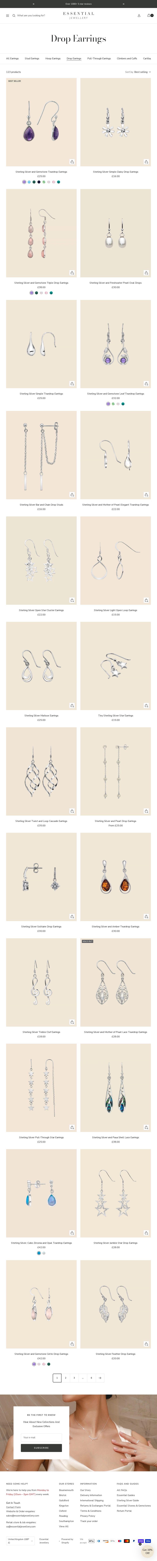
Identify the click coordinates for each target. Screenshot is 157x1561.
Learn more (90, 3)
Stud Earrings (32, 58)
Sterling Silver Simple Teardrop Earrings (41, 393)
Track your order (89, 1521)
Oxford (62, 1511)
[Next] (100, 1378)
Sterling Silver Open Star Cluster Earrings (41, 610)
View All (64, 1526)
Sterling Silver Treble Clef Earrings (41, 1032)
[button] (147, 1551)
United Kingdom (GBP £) (18, 1541)
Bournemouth (66, 1490)
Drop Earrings (74, 58)
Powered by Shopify (67, 1541)
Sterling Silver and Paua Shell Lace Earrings (115, 1137)
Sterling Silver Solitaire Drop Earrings (41, 926)
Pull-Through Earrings (99, 58)
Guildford (64, 1500)
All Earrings (12, 58)
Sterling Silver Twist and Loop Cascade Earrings (41, 821)
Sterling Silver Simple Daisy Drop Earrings (115, 172)
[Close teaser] (140, 1544)
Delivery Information (91, 1495)
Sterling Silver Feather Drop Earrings (115, 1354)
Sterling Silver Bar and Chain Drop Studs (41, 504)
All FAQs (122, 1490)
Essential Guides (126, 1495)
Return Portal (124, 1511)
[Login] (139, 15)
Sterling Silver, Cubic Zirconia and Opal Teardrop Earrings (41, 1243)
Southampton (66, 1521)
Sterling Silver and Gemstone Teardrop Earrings (41, 172)
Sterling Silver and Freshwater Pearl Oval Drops (116, 283)
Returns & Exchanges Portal (95, 1505)
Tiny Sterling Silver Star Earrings (115, 715)
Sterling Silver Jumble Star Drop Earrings (116, 1243)
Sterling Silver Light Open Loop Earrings (115, 610)
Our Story (85, 1490)
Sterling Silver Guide (128, 1500)
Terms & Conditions (90, 1511)
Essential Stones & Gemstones (134, 1505)
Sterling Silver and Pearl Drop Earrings (115, 821)
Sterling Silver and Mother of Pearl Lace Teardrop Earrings (115, 1032)
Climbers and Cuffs (127, 58)
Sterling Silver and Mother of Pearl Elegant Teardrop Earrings (115, 504)
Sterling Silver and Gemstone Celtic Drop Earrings (41, 1354)
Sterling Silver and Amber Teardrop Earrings (115, 926)
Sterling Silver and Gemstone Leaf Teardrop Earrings (115, 393)
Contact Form (13, 1507)
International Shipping (91, 1500)
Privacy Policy (87, 1516)
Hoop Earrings (53, 58)
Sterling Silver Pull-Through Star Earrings (41, 1137)
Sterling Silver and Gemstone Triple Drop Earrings (41, 283)
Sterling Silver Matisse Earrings (41, 715)
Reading (63, 1516)
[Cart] (149, 15)
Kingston (64, 1505)
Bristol (62, 1495)
